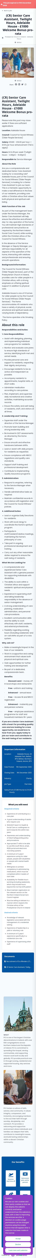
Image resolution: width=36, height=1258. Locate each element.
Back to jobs (8, 11)
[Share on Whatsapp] (26, 84)
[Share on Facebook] (16, 84)
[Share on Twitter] (22, 84)
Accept (18, 1239)
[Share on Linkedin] (19, 84)
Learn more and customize (18, 1250)
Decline (18, 1244)
